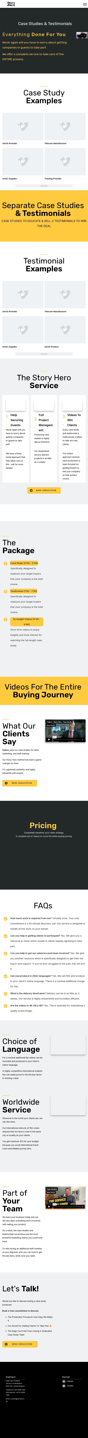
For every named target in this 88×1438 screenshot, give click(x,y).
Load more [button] (44, 186)
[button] (22, 130)
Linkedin (70, 1381)
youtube (70, 1386)
